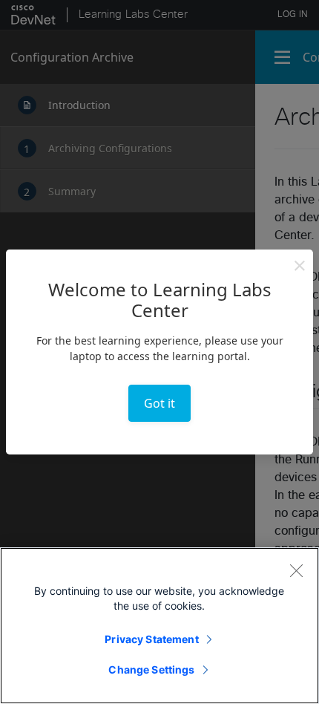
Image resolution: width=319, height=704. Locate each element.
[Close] (296, 570)
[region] (159, 625)
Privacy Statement (151, 639)
